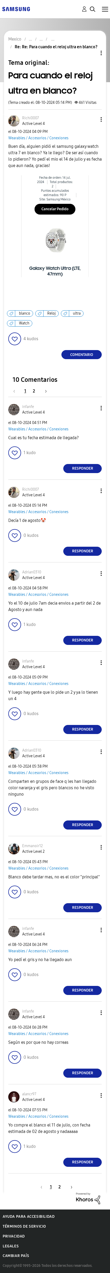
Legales (11, 1246)
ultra (77, 313)
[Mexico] (16, 8)
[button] (92, 119)
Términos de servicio (24, 1226)
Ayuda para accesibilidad (28, 1216)
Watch (24, 323)
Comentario (81, 354)
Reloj (51, 313)
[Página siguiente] (44, 391)
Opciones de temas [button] (92, 53)
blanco (24, 313)
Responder (82, 468)
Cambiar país (16, 1256)
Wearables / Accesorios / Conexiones (38, 138)
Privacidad (14, 1236)
